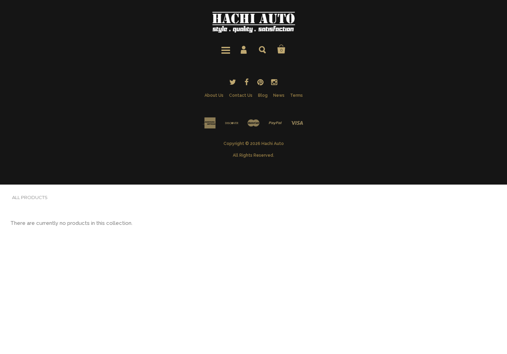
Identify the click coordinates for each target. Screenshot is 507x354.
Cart (281, 49)
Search (263, 49)
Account (244, 49)
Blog (263, 95)
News (279, 95)
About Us (214, 95)
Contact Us (240, 95)
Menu (225, 49)
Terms (296, 95)
